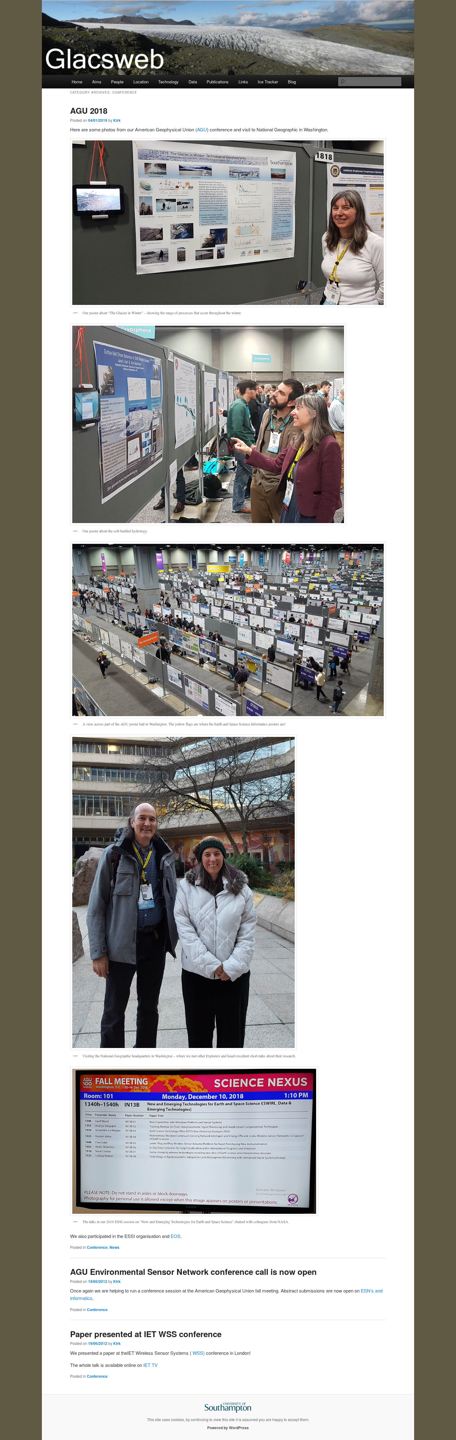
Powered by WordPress (228, 1427)
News (114, 1247)
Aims (96, 82)
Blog (292, 82)
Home (77, 82)
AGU (202, 129)
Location (141, 82)
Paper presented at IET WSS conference (145, 1334)
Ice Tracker (268, 82)
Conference (97, 1247)
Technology (168, 82)
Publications (218, 82)
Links (243, 82)
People (117, 82)
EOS (176, 1236)
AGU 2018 (88, 110)
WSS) (199, 1353)
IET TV (150, 1365)
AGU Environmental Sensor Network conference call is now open (193, 1271)
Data (193, 82)
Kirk (117, 120)
